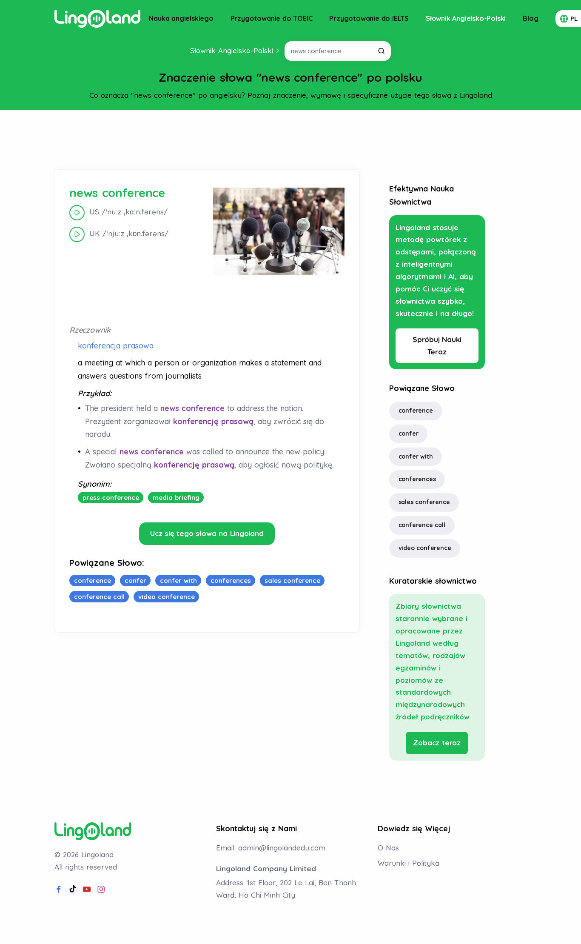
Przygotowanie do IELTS (369, 18)
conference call (422, 525)
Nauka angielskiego (181, 18)
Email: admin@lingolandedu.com (270, 847)
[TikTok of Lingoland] (73, 889)
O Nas (388, 847)
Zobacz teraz (437, 742)
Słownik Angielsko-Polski (466, 18)
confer (409, 433)
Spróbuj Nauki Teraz (437, 345)
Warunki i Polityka (408, 862)
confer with (416, 456)
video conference (425, 548)
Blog (530, 18)
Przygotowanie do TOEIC (272, 18)
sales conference (424, 502)
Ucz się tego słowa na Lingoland (207, 533)
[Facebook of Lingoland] (58, 889)
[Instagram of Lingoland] (101, 889)
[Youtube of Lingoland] (87, 889)
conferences (417, 479)
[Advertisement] (290, 140)
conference (416, 410)
